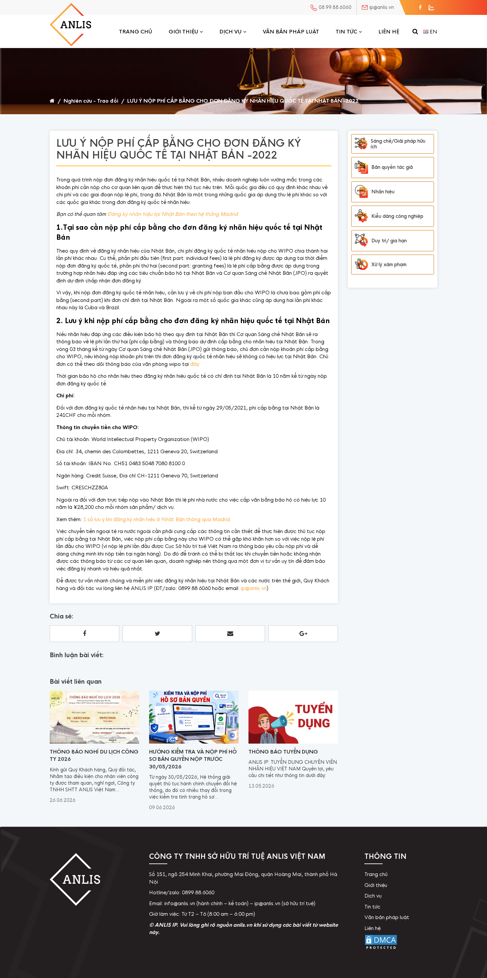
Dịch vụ (230, 31)
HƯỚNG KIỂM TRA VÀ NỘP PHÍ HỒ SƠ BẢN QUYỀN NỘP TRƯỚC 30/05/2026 (193, 759)
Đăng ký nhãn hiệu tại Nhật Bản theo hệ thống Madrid (172, 214)
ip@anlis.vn (254, 588)
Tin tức (346, 31)
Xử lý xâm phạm (388, 265)
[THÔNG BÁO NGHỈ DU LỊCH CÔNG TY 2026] (94, 742)
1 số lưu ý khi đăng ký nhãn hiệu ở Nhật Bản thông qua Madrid (156, 519)
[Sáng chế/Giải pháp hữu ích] (361, 144)
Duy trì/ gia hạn (389, 241)
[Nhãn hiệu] (361, 192)
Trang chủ (135, 31)
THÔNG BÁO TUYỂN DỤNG (283, 752)
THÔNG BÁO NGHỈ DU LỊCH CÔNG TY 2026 (94, 755)
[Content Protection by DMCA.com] (381, 949)
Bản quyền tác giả (392, 167)
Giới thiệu (183, 31)
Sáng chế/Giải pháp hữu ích (398, 144)
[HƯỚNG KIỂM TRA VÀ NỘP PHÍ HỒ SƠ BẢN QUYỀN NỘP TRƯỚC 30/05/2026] (194, 742)
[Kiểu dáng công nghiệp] (361, 216)
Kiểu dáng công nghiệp (397, 216)
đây (194, 364)
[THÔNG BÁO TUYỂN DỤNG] (293, 742)
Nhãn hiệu (383, 192)
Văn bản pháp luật (291, 31)
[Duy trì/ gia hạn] (361, 241)
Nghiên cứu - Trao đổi (91, 101)
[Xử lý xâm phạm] (361, 264)
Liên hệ (388, 31)
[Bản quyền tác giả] (361, 167)
